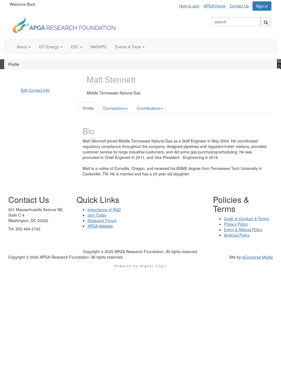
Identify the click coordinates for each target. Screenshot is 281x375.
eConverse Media (257, 257)
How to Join (189, 6)
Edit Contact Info (35, 90)
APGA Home (215, 6)
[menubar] (215, 5)
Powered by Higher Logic (140, 266)
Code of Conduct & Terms (246, 218)
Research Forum (102, 220)
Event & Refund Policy (243, 229)
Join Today (97, 215)
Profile (88, 108)
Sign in (262, 6)
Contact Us (239, 6)
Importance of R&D (104, 209)
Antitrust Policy (236, 235)
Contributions (148, 108)
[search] (265, 21)
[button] (24, 47)
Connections (114, 108)
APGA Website (100, 226)
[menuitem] (191, 5)
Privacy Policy (236, 224)
